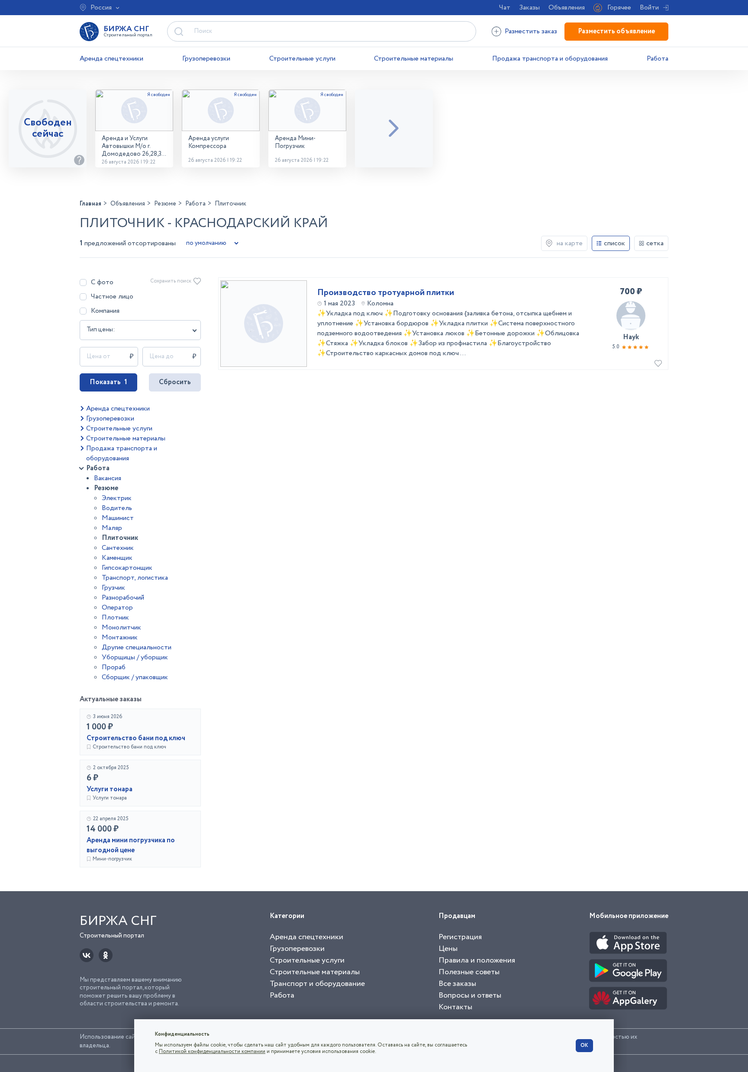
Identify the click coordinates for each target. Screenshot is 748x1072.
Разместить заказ (531, 31)
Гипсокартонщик (127, 568)
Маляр (112, 528)
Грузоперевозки (206, 59)
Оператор (117, 608)
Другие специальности (136, 647)
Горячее (619, 8)
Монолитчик (121, 627)
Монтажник (120, 637)
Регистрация (460, 937)
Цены (448, 948)
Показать (108, 382)
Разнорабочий (123, 598)
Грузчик (113, 588)
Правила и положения (476, 960)
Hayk (631, 337)
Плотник (115, 618)
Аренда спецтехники (111, 59)
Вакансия (107, 478)
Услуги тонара (109, 789)
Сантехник (118, 548)
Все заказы (457, 983)
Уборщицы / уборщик (135, 657)
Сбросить (175, 382)
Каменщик (117, 558)
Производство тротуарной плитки (385, 292)
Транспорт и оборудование (317, 983)
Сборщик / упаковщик (135, 677)
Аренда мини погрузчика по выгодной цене (131, 845)
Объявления (566, 8)
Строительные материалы (413, 59)
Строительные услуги (302, 59)
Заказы (529, 8)
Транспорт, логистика (135, 578)
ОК (584, 1045)
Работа (657, 59)
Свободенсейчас (48, 128)
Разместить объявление (616, 31)
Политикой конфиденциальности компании (212, 1051)
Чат (504, 8)
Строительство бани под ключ (136, 738)
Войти (649, 8)
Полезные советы (469, 972)
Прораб (114, 667)
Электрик (117, 498)
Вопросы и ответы (469, 995)
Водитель (117, 508)
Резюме (106, 488)
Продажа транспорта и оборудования (550, 59)
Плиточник (120, 538)
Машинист (118, 518)
